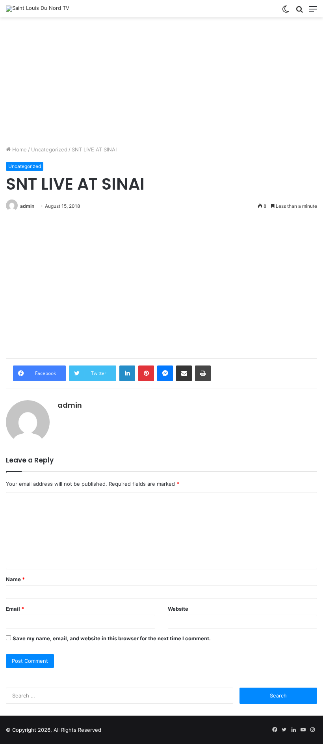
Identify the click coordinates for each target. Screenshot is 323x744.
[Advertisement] (161, 84)
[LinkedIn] (127, 373)
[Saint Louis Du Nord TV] (37, 9)
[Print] (203, 373)
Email (15, 609)
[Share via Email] (184, 373)
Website (178, 609)
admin (27, 206)
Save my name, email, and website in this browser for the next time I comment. (112, 638)
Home (19, 149)
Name (15, 579)
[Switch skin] (286, 12)
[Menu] (313, 12)
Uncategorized (49, 149)
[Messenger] (165, 373)
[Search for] (299, 12)
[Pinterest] (146, 373)
